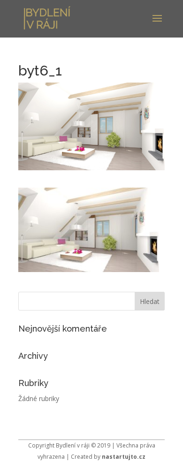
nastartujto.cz (123, 457)
